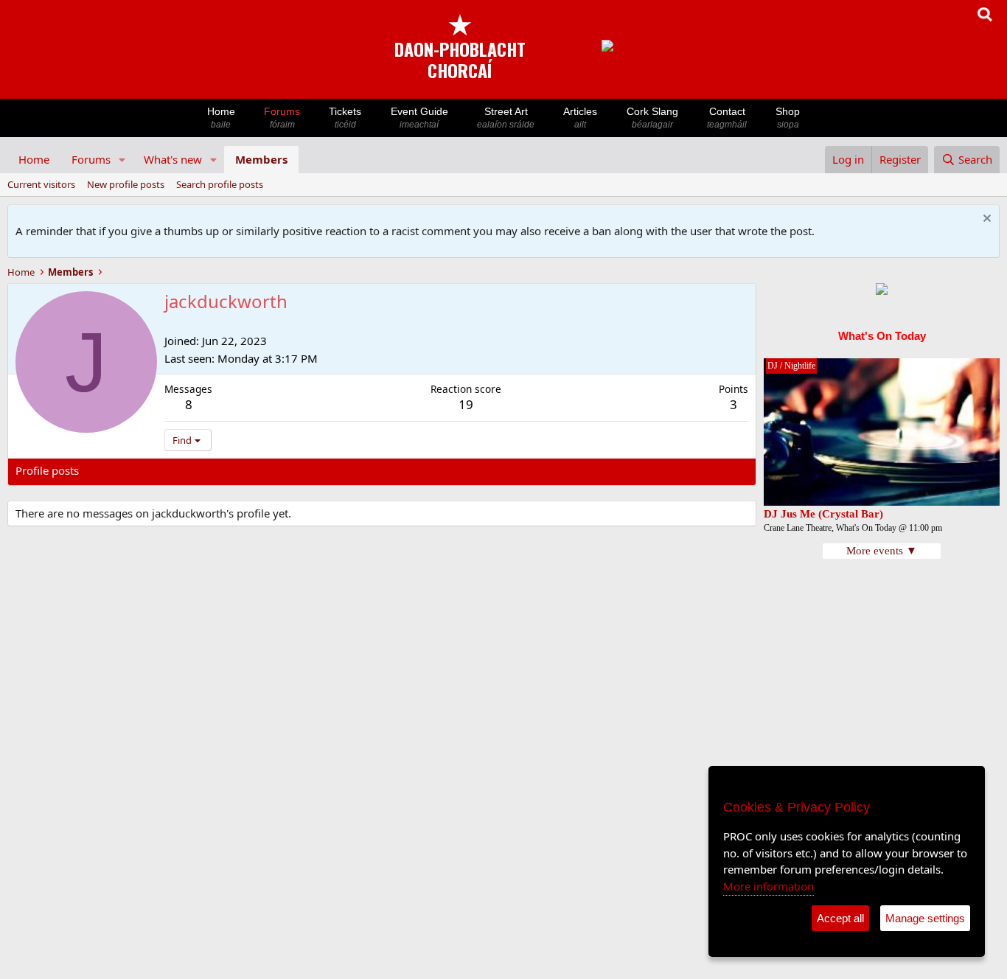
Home (221, 117)
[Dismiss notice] (985, 220)
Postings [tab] (199, 470)
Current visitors (41, 184)
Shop (788, 117)
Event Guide (419, 117)
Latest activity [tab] (128, 470)
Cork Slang (652, 117)
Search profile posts (219, 184)
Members (261, 159)
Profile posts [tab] (47, 470)
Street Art (505, 117)
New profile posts (125, 184)
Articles (580, 117)
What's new (173, 159)
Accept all (840, 918)
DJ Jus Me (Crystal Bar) (823, 514)
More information (768, 886)
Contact (727, 117)
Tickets (345, 117)
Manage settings (925, 918)
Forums (282, 117)
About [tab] (251, 470)
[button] (122, 159)
